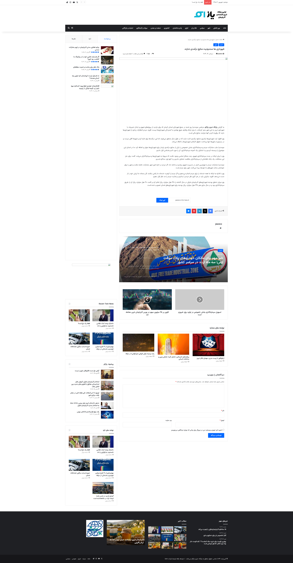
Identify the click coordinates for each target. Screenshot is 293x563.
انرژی (186, 28)
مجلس (68, 559)
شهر (209, 28)
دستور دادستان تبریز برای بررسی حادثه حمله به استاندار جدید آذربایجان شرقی (84, 404)
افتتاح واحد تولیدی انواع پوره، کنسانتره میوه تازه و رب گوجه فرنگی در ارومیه (85, 87)
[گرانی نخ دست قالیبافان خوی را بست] (107, 374)
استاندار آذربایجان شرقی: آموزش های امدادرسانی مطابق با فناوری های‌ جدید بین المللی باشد (85, 384)
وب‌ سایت (168, 420)
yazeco (220, 54)
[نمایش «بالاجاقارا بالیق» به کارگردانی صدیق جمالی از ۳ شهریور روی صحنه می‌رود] (167, 545)
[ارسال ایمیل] (216, 54)
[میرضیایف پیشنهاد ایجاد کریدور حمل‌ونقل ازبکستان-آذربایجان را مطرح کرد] (167, 529)
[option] (173, 259)
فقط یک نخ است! (84, 323)
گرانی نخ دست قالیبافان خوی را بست (87, 371)
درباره (84, 559)
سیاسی (202, 28)
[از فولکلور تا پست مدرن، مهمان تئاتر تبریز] (208, 345)
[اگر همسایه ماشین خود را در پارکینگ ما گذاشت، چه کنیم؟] (107, 60)
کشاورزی (167, 28)
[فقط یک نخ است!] (79, 315)
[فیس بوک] (210, 211)
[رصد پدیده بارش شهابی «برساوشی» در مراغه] (138, 342)
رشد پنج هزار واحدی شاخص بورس (87, 412)
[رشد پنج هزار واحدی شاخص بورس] (107, 415)
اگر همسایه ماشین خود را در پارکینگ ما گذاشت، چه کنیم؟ (86, 58)
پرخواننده (107, 39)
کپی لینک (162, 200)
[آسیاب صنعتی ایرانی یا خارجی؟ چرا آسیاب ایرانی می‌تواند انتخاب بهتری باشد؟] (180, 545)
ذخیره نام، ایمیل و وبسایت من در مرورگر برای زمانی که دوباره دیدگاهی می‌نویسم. (196, 430)
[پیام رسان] (188, 211)
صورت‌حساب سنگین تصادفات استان (80, 347)
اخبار (217, 40)
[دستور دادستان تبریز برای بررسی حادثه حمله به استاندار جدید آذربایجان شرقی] (107, 405)
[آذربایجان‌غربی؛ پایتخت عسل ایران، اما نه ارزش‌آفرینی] (154, 545)
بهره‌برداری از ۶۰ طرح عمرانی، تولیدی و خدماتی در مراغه (185, 2)
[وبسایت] (220, 228)
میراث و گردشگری (141, 28)
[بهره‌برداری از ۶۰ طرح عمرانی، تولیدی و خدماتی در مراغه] (103, 338)
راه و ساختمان (177, 28)
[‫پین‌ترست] (194, 211)
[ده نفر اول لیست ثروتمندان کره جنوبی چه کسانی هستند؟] (107, 79)
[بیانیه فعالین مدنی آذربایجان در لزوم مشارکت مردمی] (107, 50)
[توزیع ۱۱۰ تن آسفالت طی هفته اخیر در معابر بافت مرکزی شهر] (107, 396)
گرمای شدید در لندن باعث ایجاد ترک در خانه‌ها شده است (103, 497)
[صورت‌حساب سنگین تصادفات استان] (79, 338)
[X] (205, 211)
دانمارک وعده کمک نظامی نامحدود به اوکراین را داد (105, 324)
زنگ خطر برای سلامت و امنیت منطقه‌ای (86, 67)
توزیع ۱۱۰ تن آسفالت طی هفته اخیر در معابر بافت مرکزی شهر (84, 394)
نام (222, 411)
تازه (90, 39)
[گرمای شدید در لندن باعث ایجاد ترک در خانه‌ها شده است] (103, 488)
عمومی (74, 559)
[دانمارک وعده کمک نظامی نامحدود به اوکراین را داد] (103, 315)
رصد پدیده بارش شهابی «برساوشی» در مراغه (140, 354)
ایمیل (222, 420)
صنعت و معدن (156, 28)
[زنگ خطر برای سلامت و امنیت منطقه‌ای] (107, 69)
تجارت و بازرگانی (127, 28)
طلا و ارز (194, 28)
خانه (224, 28)
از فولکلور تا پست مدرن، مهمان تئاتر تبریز (210, 358)
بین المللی (216, 28)
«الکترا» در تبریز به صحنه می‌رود (201, 258)
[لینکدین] (199, 211)
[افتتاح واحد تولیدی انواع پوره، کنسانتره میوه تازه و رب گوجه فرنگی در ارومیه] (107, 171)
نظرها (74, 39)
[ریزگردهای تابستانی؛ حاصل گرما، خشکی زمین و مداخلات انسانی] (173, 344)
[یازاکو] (210, 15)
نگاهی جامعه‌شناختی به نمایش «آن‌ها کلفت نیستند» (128, 541)
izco (166, 559)
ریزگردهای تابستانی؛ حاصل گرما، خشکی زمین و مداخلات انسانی (173, 358)
